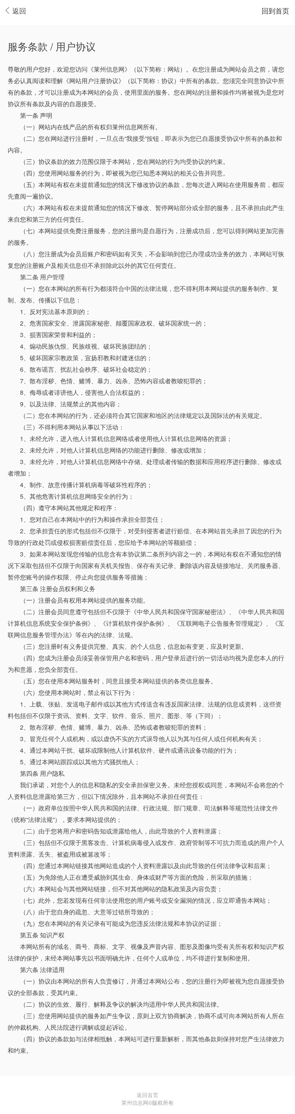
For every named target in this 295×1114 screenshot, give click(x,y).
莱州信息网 (134, 1102)
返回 (19, 10)
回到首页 (275, 10)
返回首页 (147, 1095)
